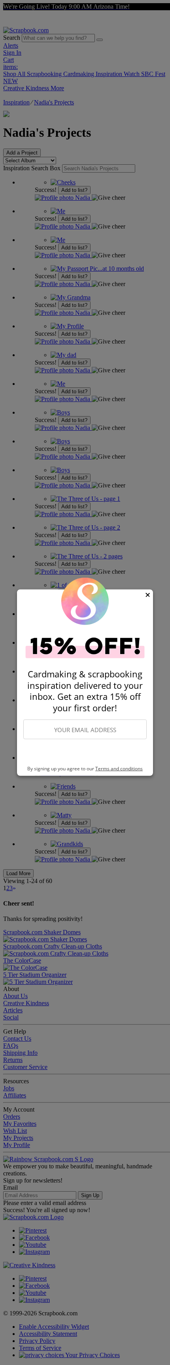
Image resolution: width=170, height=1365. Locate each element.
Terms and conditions (119, 768)
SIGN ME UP (85, 753)
